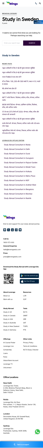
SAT (24, 323)
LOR (24, 296)
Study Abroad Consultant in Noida (17, 145)
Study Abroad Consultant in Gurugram (19, 158)
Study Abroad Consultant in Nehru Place (19, 176)
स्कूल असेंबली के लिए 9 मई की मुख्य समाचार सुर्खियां (18, 68)
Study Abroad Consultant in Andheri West (20, 185)
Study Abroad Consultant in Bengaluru (19, 189)
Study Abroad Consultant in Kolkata (18, 171)
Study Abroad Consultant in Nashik (17, 198)
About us (6, 296)
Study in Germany (9, 330)
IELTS (25, 312)
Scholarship (7, 350)
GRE (24, 319)
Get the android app (31, 276)
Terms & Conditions (30, 346)
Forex (5, 357)
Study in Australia (9, 323)
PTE (24, 330)
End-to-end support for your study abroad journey (21, 224)
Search (32, 43)
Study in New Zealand (11, 326)
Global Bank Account (10, 360)
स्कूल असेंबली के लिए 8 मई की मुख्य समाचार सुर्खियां (18, 72)
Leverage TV (8, 364)
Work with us (7, 299)
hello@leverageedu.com (12, 249)
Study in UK (7, 312)
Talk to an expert (23, 445)
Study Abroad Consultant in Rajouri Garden (20, 163)
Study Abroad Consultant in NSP (16, 180)
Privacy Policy (28, 342)
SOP (24, 299)
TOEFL (25, 326)
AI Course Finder (9, 342)
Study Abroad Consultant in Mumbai (18, 194)
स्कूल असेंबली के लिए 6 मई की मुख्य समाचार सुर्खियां (18, 119)
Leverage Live (8, 346)
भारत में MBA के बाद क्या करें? (12, 77)
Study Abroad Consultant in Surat (17, 154)
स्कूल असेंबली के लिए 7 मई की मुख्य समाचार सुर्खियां (18, 93)
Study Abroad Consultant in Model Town (19, 167)
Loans (5, 353)
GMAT (25, 315)
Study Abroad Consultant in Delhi (17, 149)
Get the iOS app (29, 281)
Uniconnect (7, 367)
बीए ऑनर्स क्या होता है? (9, 88)
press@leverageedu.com (12, 257)
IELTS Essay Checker (30, 350)
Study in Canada (9, 315)
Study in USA (8, 319)
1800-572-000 (8, 242)
